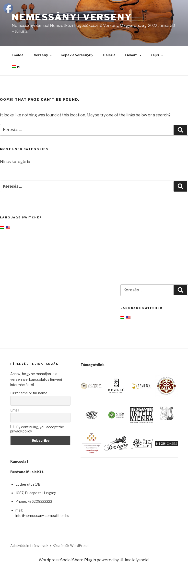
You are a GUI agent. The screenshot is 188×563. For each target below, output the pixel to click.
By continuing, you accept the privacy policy (37, 429)
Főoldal (18, 55)
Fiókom (131, 55)
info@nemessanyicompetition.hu (42, 515)
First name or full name (28, 393)
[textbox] (42, 499)
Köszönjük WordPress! (70, 545)
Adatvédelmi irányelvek (29, 545)
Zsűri (154, 55)
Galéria (109, 55)
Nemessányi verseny (72, 17)
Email (14, 410)
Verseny (41, 55)
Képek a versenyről (77, 55)
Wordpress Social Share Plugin (68, 560)
